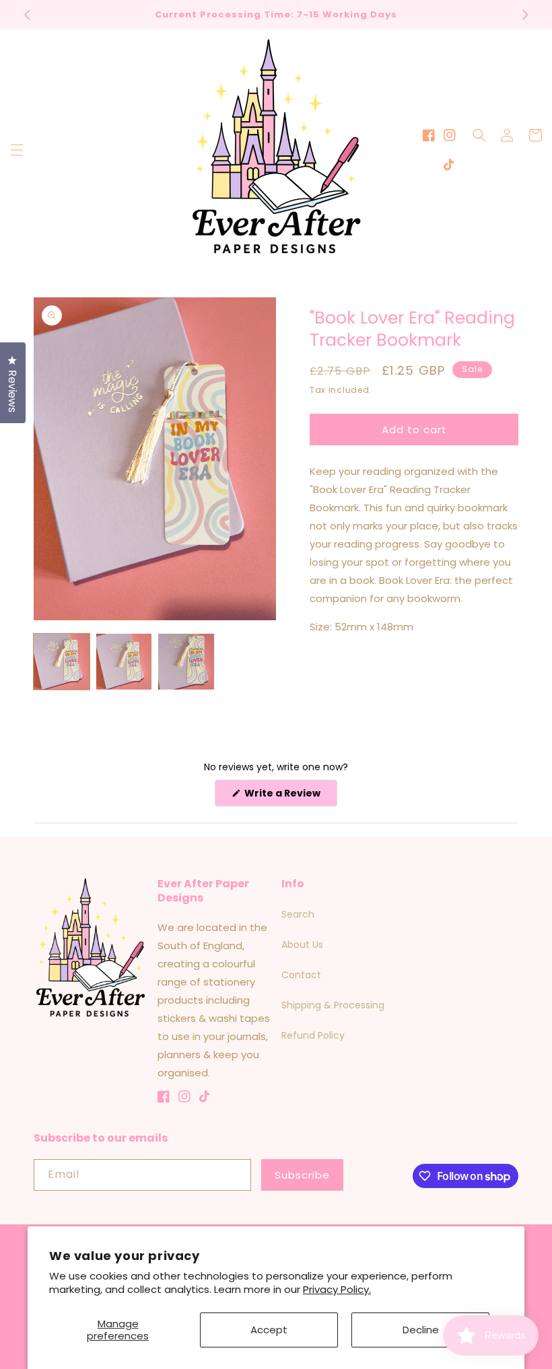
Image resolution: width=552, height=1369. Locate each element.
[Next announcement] (525, 15)
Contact (301, 975)
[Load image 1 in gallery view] (62, 662)
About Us (302, 944)
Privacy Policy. (337, 1289)
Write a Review (289, 796)
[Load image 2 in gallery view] (124, 662)
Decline (421, 1330)
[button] (17, 150)
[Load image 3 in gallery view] (186, 662)
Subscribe (302, 1175)
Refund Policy (313, 1035)
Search (297, 914)
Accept (268, 1330)
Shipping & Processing (332, 1005)
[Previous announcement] (27, 15)
